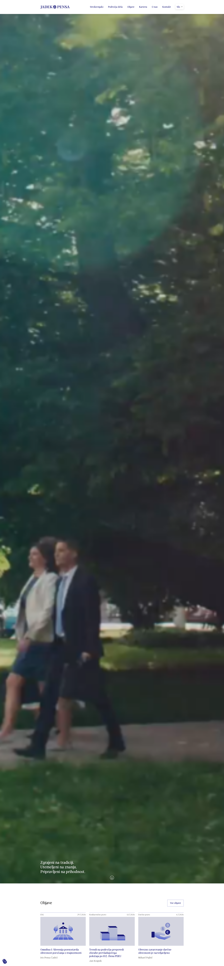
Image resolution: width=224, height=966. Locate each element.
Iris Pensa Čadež (49, 957)
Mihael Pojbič (145, 957)
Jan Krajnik (95, 961)
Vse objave (175, 903)
